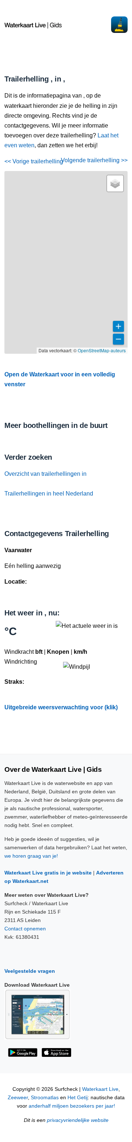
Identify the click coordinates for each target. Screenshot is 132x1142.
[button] (115, 183)
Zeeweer (18, 1097)
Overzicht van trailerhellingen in (45, 474)
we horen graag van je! (31, 856)
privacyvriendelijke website (78, 1120)
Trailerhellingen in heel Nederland (48, 493)
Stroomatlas (45, 1097)
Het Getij (77, 1097)
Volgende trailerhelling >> (94, 160)
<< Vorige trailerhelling (33, 161)
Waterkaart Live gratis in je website (48, 873)
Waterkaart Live (100, 1089)
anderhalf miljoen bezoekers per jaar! (72, 1106)
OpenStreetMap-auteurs (102, 350)
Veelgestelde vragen (29, 971)
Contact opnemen (25, 929)
